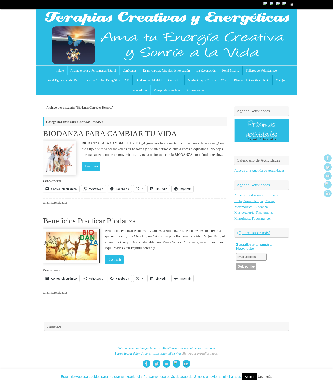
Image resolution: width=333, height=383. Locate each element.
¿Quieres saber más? (253, 232)
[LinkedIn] (291, 4)
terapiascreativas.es (55, 202)
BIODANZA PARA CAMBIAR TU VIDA (110, 133)
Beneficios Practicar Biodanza (89, 221)
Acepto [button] (249, 376)
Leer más (91, 166)
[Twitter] (272, 4)
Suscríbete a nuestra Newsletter (254, 247)
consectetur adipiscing (166, 353)
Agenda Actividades (253, 185)
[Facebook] (266, 4)
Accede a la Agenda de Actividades (259, 170)
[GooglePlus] (285, 4)
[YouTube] (278, 4)
